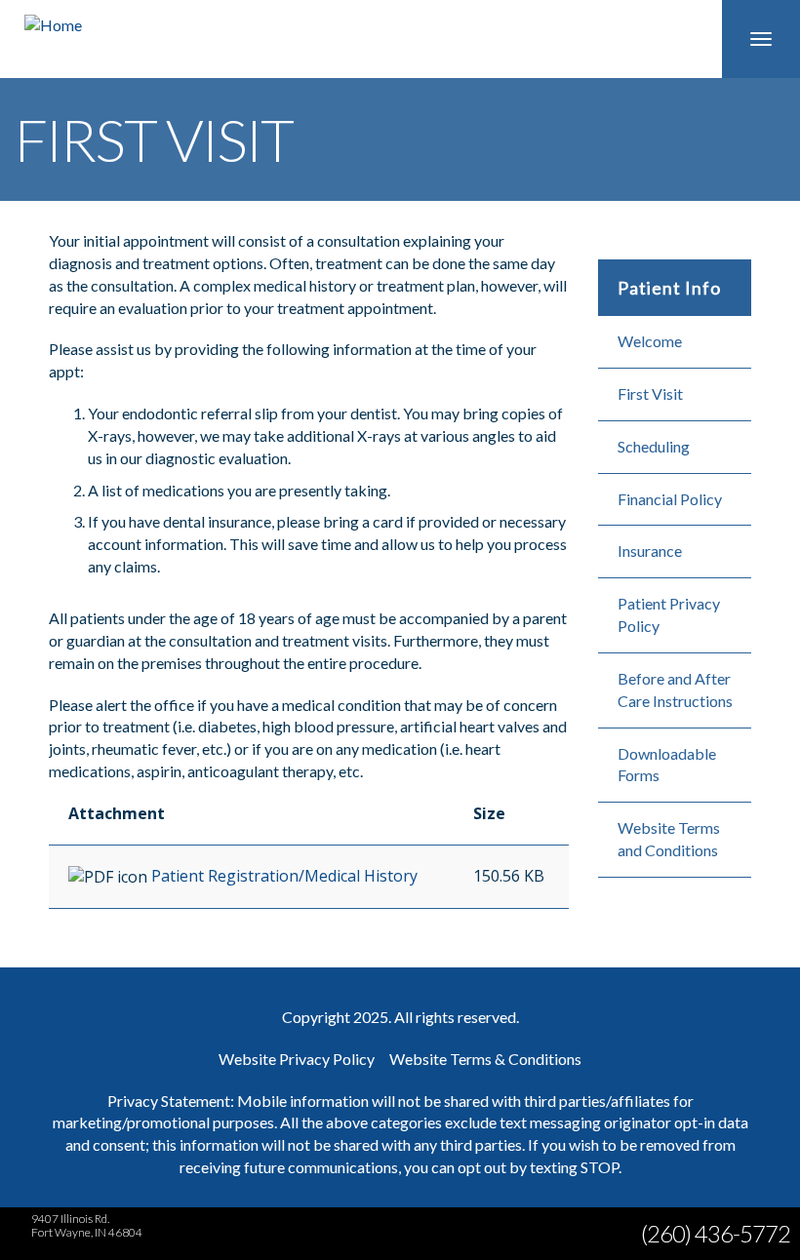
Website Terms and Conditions (669, 838)
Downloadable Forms (667, 764)
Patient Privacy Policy (669, 614)
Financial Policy (670, 499)
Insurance (650, 550)
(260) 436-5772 (715, 1233)
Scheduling (654, 446)
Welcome (650, 341)
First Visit (650, 393)
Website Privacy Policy (297, 1058)
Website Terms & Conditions (485, 1058)
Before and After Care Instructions (675, 689)
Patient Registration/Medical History (284, 875)
